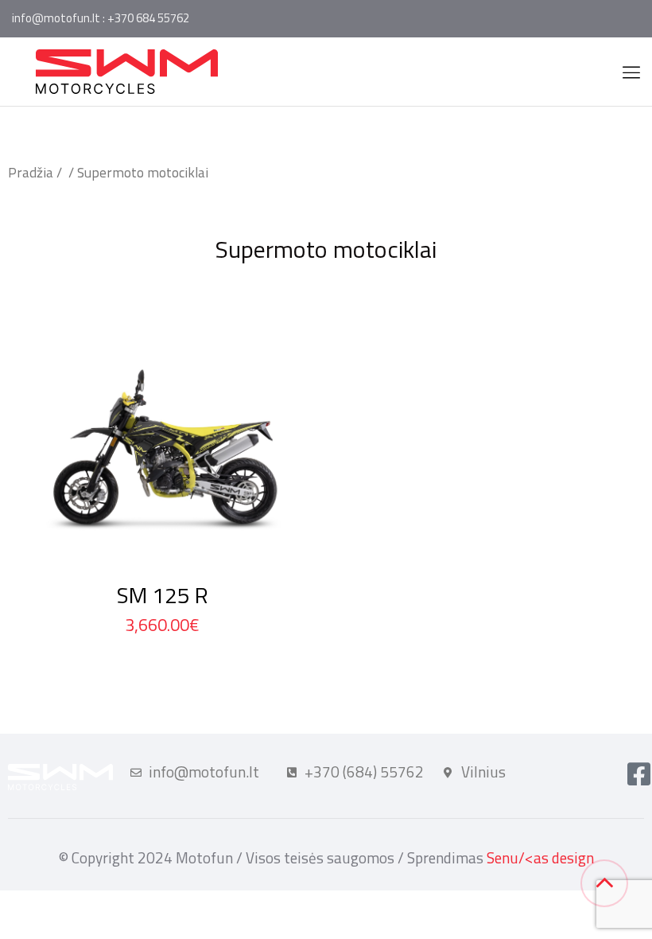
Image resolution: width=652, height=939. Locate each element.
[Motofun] (127, 69)
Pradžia (30, 172)
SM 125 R (162, 595)
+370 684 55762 (148, 18)
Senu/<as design (540, 857)
